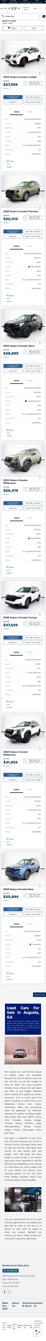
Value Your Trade (33, 102)
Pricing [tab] (29, 112)
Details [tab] (16, 112)
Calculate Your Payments (13, 97)
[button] (40, 74)
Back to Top (39, 995)
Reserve (13, 102)
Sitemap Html (20, 1326)
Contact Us (11, 1271)
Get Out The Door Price (34, 83)
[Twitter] (9, 1291)
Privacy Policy (9, 1326)
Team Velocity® (38, 1323)
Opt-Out (31, 1326)
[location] (45, 2)
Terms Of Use (15, 1326)
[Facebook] (4, 1291)
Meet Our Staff (5, 1305)
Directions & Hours (28, 1304)
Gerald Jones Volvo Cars (4, 1326)
